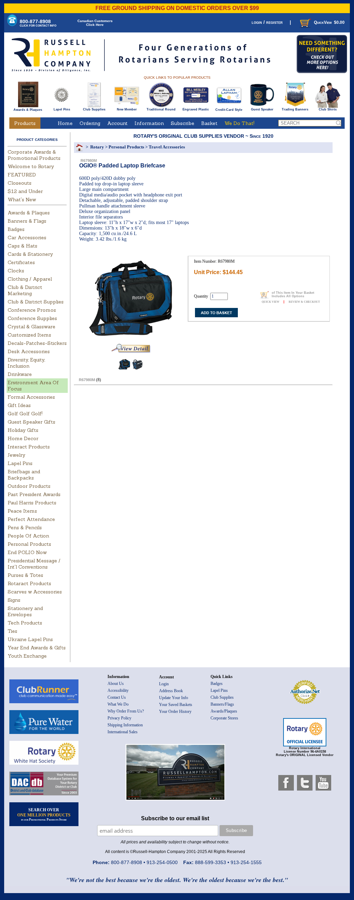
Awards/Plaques (224, 711)
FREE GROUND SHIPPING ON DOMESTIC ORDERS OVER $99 (177, 8)
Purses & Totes (25, 575)
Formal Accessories (31, 397)
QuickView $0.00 (329, 22)
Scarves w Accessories (35, 592)
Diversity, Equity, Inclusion (26, 363)
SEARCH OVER (44, 814)
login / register (267, 22)
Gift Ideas (19, 405)
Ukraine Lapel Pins (30, 639)
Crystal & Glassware (31, 326)
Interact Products (29, 447)
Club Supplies (94, 109)
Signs (14, 600)
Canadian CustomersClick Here (95, 23)
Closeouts (19, 183)
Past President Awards (34, 494)
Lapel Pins (62, 109)
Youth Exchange (27, 656)
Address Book (171, 690)
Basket (209, 123)
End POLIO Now (27, 552)
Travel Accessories (167, 146)
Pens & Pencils (25, 527)
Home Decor (23, 438)
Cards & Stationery (30, 254)
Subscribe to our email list (175, 818)
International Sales (123, 731)
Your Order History (175, 711)
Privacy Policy (119, 718)
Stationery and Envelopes (25, 611)
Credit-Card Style (228, 110)
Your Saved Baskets (175, 704)
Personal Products (29, 544)
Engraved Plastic (196, 109)
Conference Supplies (32, 318)
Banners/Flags (222, 704)
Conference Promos (32, 310)
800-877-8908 (38, 23)
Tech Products (25, 623)
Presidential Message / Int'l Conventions (34, 564)
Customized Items (29, 335)
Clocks (16, 271)
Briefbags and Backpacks (24, 474)
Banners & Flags (27, 221)
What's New (22, 199)
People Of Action (28, 536)
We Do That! (239, 123)
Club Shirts (328, 109)
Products (25, 123)
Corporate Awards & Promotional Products (34, 155)
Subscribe (182, 123)
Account (117, 123)
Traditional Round (161, 109)
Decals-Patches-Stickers (37, 343)
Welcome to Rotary (31, 166)
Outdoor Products (29, 486)
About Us (116, 683)
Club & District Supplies (36, 302)
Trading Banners (295, 109)
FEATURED (22, 175)
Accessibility (118, 690)
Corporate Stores (224, 718)
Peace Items (22, 511)
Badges (16, 229)
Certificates (21, 262)
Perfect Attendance (31, 519)
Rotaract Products (29, 583)
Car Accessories (27, 237)
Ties (12, 631)
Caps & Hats (22, 246)
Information (149, 123)
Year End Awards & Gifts (37, 648)
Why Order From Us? (126, 711)
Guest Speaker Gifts (31, 422)
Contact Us (117, 697)
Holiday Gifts (23, 430)
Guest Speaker (262, 109)
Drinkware (20, 374)
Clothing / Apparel (30, 279)
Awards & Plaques (27, 110)
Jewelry (16, 455)
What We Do (118, 704)
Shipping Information (125, 725)
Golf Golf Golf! (25, 413)
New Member (127, 109)
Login (164, 683)
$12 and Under (25, 191)
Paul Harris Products (32, 503)
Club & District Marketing (25, 290)
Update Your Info (173, 697)
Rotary (97, 146)
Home (65, 123)
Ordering (90, 123)
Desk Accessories (29, 351)
